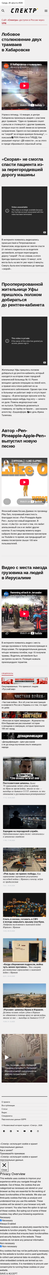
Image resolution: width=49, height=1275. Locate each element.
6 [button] (26, 1084)
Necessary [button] (5, 1217)
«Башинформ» (19, 411)
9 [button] (38, 1084)
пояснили (6, 137)
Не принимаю (18, 1153)
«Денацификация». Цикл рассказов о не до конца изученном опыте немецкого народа (21, 744)
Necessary (7, 1220)
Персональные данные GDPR (14, 1119)
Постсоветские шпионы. (24, 788)
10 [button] (43, 1084)
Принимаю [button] (5, 1153)
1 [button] (6, 1084)
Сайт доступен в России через (23, 21)
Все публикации (8, 1105)
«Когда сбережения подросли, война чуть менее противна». (23, 968)
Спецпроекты (7, 673)
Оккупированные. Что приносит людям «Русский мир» (20, 687)
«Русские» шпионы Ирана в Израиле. (24, 1013)
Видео (4, 1112)
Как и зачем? (6, 1150)
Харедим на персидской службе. (23, 834)
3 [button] (14, 1084)
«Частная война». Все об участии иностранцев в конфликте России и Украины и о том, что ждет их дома (24, 704)
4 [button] (18, 1084)
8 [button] (34, 1084)
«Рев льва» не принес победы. (23, 877)
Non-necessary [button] (7, 1243)
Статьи (4, 1109)
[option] (24, 1058)
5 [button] (22, 1084)
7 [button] (30, 1084)
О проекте (6, 1102)
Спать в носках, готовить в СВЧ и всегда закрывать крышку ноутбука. (23, 923)
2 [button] (10, 1084)
